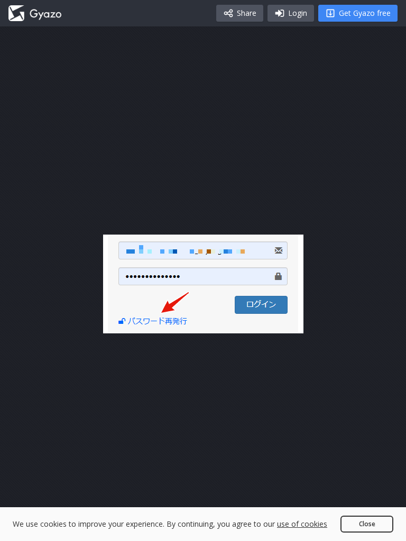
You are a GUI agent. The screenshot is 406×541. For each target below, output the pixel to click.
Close (367, 523)
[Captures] (34, 13)
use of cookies (302, 524)
